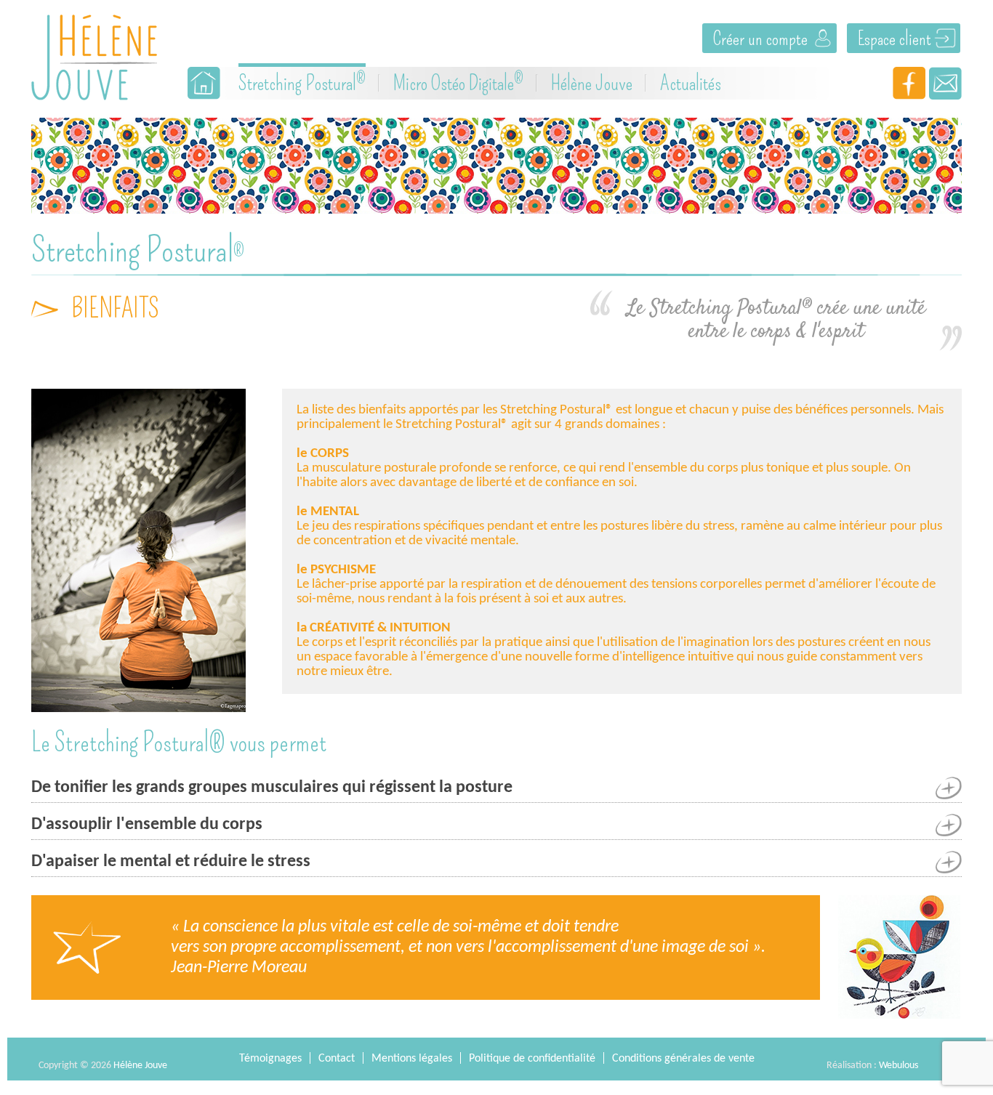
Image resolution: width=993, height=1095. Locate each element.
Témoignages (270, 1058)
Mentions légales (411, 1058)
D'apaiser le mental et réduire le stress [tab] (170, 861)
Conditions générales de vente (683, 1058)
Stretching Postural (302, 81)
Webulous (898, 1065)
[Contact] (945, 83)
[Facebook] (909, 83)
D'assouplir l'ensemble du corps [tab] (146, 824)
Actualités (690, 83)
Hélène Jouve (591, 83)
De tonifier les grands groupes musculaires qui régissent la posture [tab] (271, 787)
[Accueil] (204, 83)
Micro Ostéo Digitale (458, 81)
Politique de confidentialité (532, 1058)
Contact (336, 1058)
